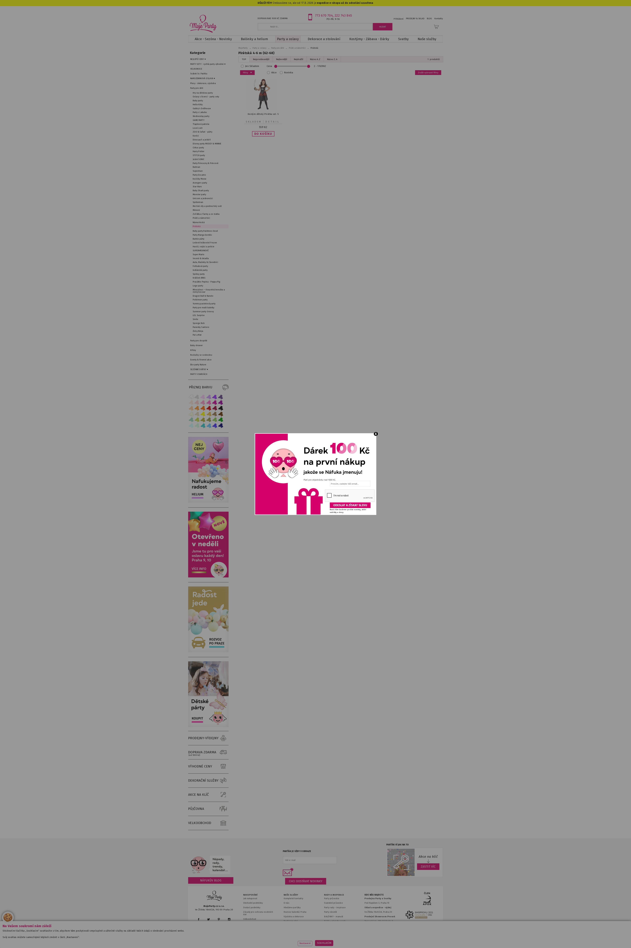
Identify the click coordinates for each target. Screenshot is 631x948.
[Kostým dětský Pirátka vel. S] (263, 108)
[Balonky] (208, 501)
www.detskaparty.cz (310, 940)
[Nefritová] (191, 419)
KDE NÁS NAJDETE (374, 895)
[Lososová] (191, 402)
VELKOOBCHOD (199, 823)
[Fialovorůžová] (220, 396)
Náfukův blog (210, 880)
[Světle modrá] (208, 425)
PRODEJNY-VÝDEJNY (203, 738)
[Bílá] (191, 396)
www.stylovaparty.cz (410, 940)
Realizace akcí (291, 921)
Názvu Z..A (332, 59)
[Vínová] (214, 408)
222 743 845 (343, 15)
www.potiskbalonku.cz (379, 940)
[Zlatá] (208, 414)
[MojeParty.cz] (214, 896)
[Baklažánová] (220, 402)
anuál (340, 916)
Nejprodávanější (261, 59)
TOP (244, 59)
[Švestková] (214, 396)
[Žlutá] (203, 414)
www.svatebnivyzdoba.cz (277, 940)
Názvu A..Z (315, 59)
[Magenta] (214, 402)
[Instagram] (229, 919)
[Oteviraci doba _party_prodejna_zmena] (208, 576)
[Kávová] (214, 414)
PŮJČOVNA (196, 809)
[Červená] (208, 408)
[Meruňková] (197, 408)
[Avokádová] (208, 419)
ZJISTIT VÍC (428, 866)
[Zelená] (220, 419)
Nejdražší (298, 59)
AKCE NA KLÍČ (198, 795)
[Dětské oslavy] (208, 726)
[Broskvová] (191, 408)
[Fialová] (208, 396)
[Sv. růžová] (197, 402)
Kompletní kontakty (293, 898)
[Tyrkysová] (203, 425)
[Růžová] (203, 402)
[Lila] (203, 396)
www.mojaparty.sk (246, 940)
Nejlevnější (281, 59)
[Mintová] (197, 425)
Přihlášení (398, 19)
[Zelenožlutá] (197, 419)
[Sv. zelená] (214, 419)
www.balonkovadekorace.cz (344, 940)
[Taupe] (197, 414)
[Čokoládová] (220, 414)
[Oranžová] (203, 408)
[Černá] (220, 408)
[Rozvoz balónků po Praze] (208, 651)
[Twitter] (208, 919)
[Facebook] (198, 919)
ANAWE (346, 946)
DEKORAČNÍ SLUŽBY (203, 780)
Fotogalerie (330, 925)
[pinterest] (219, 919)
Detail (272, 121)
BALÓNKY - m (331, 916)
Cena (269, 66)
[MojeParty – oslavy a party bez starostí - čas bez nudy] (203, 23)
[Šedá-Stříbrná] (197, 396)
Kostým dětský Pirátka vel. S (263, 114)
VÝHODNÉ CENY (200, 766)
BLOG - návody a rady (335, 921)
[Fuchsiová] (208, 402)
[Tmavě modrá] (220, 425)
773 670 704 (324, 15)
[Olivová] (203, 419)
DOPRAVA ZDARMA (202, 753)
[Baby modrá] (191, 425)
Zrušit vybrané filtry (428, 72)
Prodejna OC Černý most (377, 925)
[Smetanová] (191, 414)
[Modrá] (214, 425)
